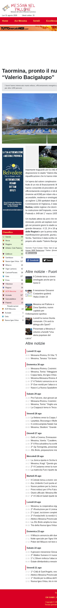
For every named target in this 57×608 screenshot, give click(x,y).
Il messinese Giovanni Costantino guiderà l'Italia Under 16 (43, 293)
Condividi (34, 260)
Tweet (49, 260)
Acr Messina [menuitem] (20, 21)
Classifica (8, 232)
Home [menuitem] (5, 21)
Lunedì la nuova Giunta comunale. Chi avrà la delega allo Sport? (44, 321)
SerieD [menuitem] (36, 21)
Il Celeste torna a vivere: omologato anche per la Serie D (44, 279)
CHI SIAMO (50, 597)
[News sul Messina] (19, 8)
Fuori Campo (38, 248)
